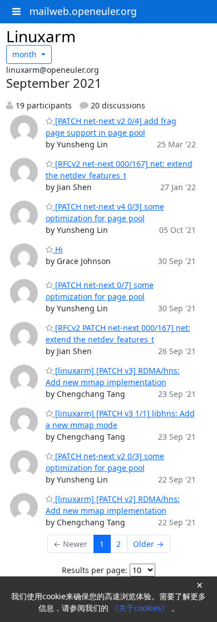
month (25, 54)
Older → (148, 544)
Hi (58, 249)
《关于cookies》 (141, 608)
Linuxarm (41, 36)
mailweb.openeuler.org (83, 11)
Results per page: (94, 570)
